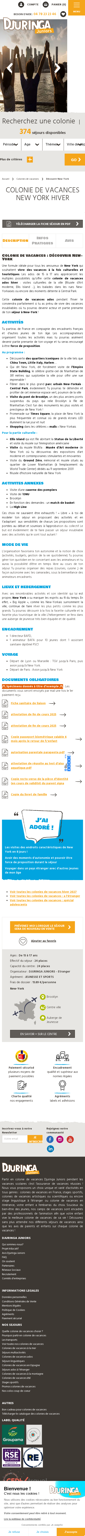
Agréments (8, 1314)
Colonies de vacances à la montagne (22, 1374)
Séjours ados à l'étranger (15, 1370)
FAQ (4, 1257)
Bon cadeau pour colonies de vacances (24, 1410)
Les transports (9, 1340)
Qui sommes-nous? (12, 1245)
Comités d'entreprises (14, 1278)
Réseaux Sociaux (11, 1270)
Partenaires (8, 1266)
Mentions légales (11, 1306)
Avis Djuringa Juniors (13, 1253)
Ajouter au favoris (43, 941)
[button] (33, 172)
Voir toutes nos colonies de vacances (22, 1344)
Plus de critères (11, 159)
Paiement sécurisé (12, 1318)
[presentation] (10, 68)
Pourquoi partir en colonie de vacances (24, 1336)
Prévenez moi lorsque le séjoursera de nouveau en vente (39, 927)
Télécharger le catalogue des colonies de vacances (31, 1414)
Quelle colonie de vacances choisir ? (22, 1331)
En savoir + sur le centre (38, 1034)
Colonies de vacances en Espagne (21, 1365)
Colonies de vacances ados (17, 1357)
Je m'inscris (35, 1139)
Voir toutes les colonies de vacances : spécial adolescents (42, 902)
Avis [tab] (69, 240)
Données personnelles (14, 1297)
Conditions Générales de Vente (19, 1302)
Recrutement (9, 1274)
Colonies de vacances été (16, 1378)
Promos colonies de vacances (18, 1387)
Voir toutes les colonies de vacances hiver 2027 (43, 892)
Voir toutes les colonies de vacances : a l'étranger (45, 896)
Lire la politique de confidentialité (22, 1519)
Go (74, 160)
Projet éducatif (10, 1249)
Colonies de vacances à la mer (19, 1348)
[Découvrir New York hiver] (33, 67)
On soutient (8, 1261)
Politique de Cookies (13, 1310)
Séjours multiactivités (14, 1353)
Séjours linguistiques (13, 1361)
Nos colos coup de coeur (16, 1391)
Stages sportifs (10, 1382)
